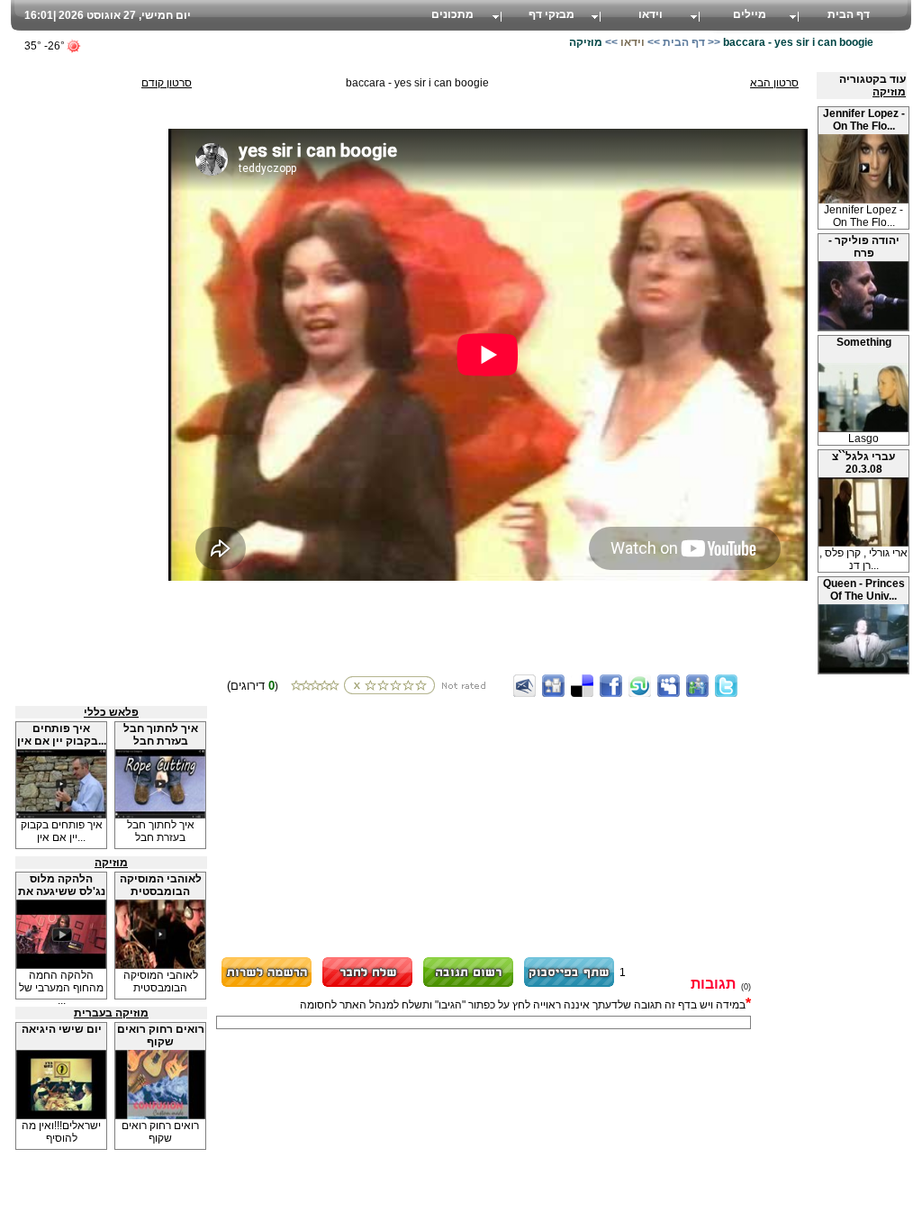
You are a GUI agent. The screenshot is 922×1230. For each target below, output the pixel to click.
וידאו (650, 14)
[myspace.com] (668, 685)
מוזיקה (889, 92)
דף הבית (848, 14)
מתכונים (452, 14)
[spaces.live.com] (697, 685)
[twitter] (726, 685)
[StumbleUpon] (639, 685)
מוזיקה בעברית (111, 1013)
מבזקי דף (551, 14)
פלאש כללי (111, 712)
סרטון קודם (166, 83)
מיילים (749, 14)
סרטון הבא (774, 83)
